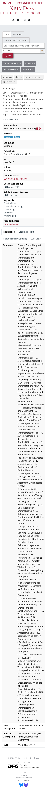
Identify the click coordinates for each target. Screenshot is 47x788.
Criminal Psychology (14, 206)
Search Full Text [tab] (26, 231)
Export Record (33, 77)
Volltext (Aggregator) (16, 178)
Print (19, 77)
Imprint (24, 775)
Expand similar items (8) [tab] (15, 238)
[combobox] (23, 45)
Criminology (10, 209)
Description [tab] (9, 231)
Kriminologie (10, 215)
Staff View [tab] (35, 238)
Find (9, 55)
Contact (24, 772)
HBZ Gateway (12, 186)
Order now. (11, 195)
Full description (10, 119)
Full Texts (17, 34)
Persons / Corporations (16, 40)
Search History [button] (11, 69)
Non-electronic (11, 224)
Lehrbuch (8, 212)
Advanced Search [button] (12, 63)
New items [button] (28, 69)
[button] (19, 20)
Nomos (21, 154)
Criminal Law (10, 203)
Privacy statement (24, 777)
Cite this (8, 77)
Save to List (10, 82)
